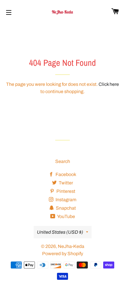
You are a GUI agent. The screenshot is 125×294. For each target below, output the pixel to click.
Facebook (65, 174)
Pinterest (65, 191)
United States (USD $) (60, 232)
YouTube (65, 216)
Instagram (65, 199)
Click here (109, 84)
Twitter (65, 182)
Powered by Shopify (62, 253)
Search (62, 161)
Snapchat (65, 208)
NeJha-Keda (71, 246)
